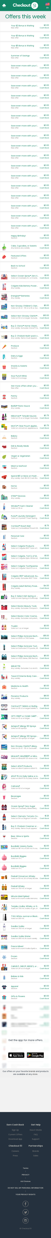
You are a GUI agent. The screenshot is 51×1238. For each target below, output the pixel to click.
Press (15, 1155)
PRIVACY (25, 1175)
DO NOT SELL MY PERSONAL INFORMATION (25, 1188)
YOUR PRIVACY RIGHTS (25, 1194)
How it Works (36, 1130)
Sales (35, 1155)
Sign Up (15, 1130)
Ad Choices (25, 1181)
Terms (25, 1168)
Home (4, 5)
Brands (36, 1151)
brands (32, 1071)
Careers (15, 1151)
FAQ (36, 1134)
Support (35, 1139)
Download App (15, 1139)
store (35, 1074)
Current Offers (15, 1134)
